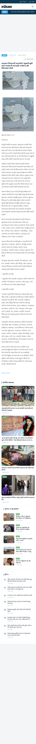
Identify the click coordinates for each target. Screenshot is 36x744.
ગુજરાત (4, 55)
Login (32, 1)
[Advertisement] (18, 33)
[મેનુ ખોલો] (32, 6)
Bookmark (30, 59)
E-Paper (24, 1)
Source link (6, 373)
